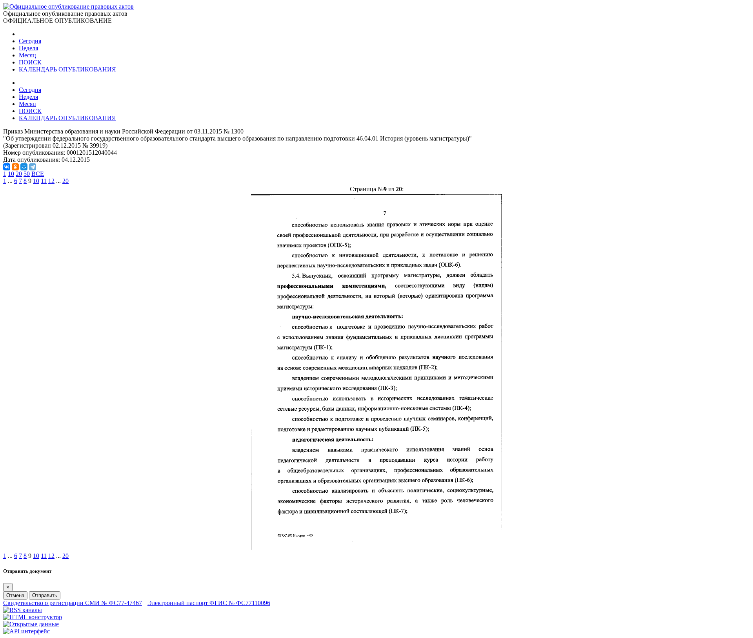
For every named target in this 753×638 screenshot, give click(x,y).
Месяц (27, 55)
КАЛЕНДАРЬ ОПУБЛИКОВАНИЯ (67, 69)
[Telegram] (32, 166)
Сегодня (30, 41)
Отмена (15, 595)
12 (51, 180)
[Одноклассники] (15, 166)
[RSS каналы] (22, 610)
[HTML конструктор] (32, 617)
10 (11, 173)
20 (19, 173)
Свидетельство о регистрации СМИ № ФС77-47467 (72, 603)
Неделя (28, 48)
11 (44, 180)
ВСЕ (37, 173)
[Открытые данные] (31, 624)
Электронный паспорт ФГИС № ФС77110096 (208, 603)
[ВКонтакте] (6, 166)
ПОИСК (30, 62)
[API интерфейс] (26, 631)
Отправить (44, 595)
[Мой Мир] (23, 166)
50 (27, 173)
